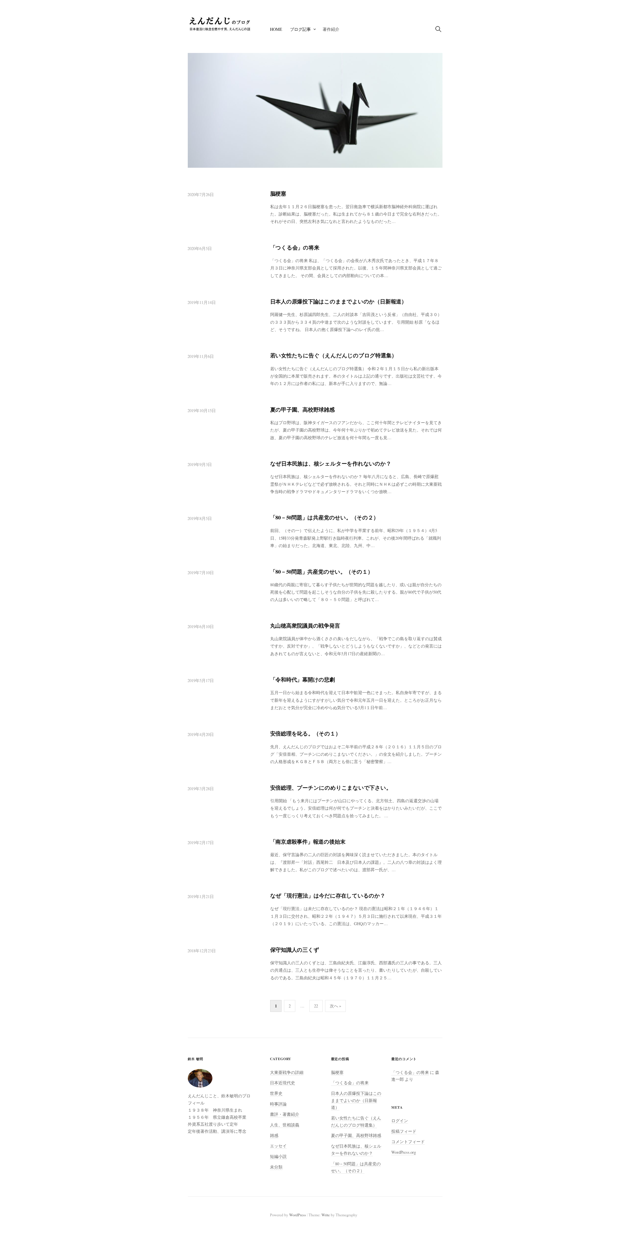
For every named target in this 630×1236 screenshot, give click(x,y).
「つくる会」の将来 (294, 247)
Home (276, 29)
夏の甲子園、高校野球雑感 (302, 409)
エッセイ (278, 1146)
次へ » (335, 1006)
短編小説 (278, 1156)
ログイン (399, 1120)
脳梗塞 (278, 193)
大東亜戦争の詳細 (286, 1072)
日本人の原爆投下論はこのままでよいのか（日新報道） (338, 301)
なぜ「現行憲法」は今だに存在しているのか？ (327, 895)
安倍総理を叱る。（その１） (305, 733)
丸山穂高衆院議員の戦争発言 (305, 625)
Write (325, 1214)
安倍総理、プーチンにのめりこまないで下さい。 (331, 788)
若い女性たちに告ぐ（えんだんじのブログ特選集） (333, 355)
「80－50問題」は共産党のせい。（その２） (324, 517)
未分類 (276, 1167)
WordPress (297, 1214)
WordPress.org (403, 1152)
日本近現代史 (282, 1083)
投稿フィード (403, 1131)
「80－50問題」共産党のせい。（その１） (321, 572)
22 (316, 1006)
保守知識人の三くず (294, 950)
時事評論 (278, 1104)
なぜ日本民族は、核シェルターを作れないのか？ (330, 463)
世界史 (276, 1093)
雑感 (274, 1135)
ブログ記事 (300, 29)
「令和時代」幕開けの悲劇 (302, 679)
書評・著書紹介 (284, 1114)
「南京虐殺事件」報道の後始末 (308, 841)
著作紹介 (331, 29)
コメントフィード (408, 1141)
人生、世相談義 (284, 1125)
